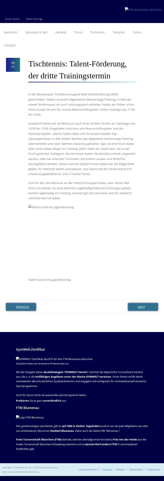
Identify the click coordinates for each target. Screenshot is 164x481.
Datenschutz (136, 469)
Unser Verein (12, 19)
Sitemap (107, 469)
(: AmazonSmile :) (88, 469)
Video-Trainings (34, 19)
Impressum (154, 469)
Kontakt (120, 469)
